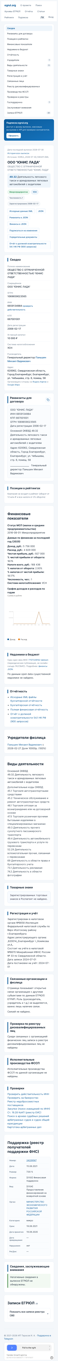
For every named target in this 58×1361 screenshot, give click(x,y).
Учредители (28, 60)
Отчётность (13, 54)
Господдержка (28, 102)
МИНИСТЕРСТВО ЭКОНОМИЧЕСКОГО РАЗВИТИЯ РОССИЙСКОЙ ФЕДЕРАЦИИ (36, 1208)
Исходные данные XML (21, 211)
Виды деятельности (28, 65)
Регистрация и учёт (17, 76)
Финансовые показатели (19, 44)
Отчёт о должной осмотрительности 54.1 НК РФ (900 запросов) (28, 245)
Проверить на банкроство (22, 1097)
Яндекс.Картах (40, 382)
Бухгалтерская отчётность (26, 705)
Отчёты (29, 11)
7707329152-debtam (38, 660)
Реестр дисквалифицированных (23, 86)
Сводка (11, 28)
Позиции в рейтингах (17, 39)
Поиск (39, 5)
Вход (51, 17)
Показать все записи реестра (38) (29, 1313)
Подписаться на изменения (23, 230)
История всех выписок (18, 153)
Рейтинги (9, 17)
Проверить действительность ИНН (28, 1094)
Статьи (41, 11)
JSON (40, 211)
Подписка (23, 17)
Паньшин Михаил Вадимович (24, 744)
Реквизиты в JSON (19, 217)
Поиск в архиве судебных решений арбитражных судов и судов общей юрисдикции (28, 1120)
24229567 (31, 1160)
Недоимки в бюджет (17, 49)
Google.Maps (13, 384)
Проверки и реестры (18, 97)
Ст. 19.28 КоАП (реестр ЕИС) (24, 1112)
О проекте (25, 5)
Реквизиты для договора (19, 33)
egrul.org (10, 5)
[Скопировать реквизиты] (48, 399)
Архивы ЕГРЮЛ (12, 11)
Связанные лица (15, 81)
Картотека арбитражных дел (24, 1127)
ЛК (42, 17)
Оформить (13, 135)
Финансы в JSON (18, 224)
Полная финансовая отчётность (29, 709)
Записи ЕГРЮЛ (28, 112)
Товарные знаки (15, 70)
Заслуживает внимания (19, 107)
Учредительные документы (23, 237)
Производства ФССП (17, 91)
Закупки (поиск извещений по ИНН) (28, 1108)
